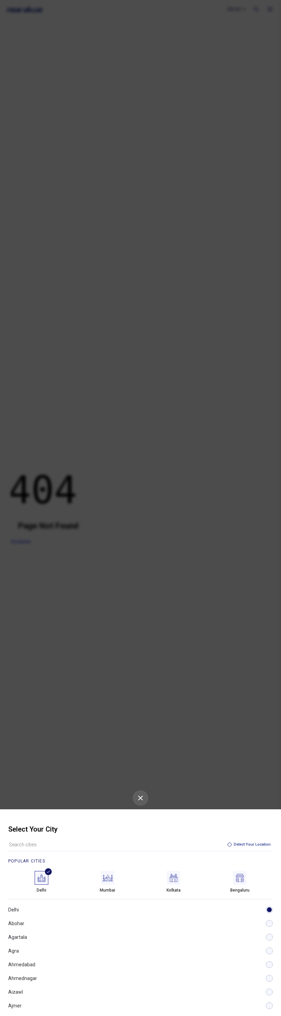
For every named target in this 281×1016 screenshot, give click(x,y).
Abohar (16, 923)
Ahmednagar (22, 978)
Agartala (17, 937)
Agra (13, 951)
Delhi (13, 909)
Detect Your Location (252, 844)
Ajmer (15, 1005)
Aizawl (15, 992)
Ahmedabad (21, 964)
